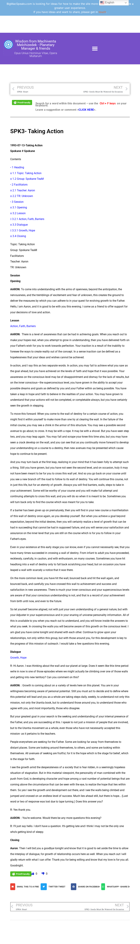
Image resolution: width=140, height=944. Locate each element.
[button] (95, 48)
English (109, 2)
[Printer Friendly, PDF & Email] (22, 102)
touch (102, 12)
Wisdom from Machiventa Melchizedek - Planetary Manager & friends (35, 44)
